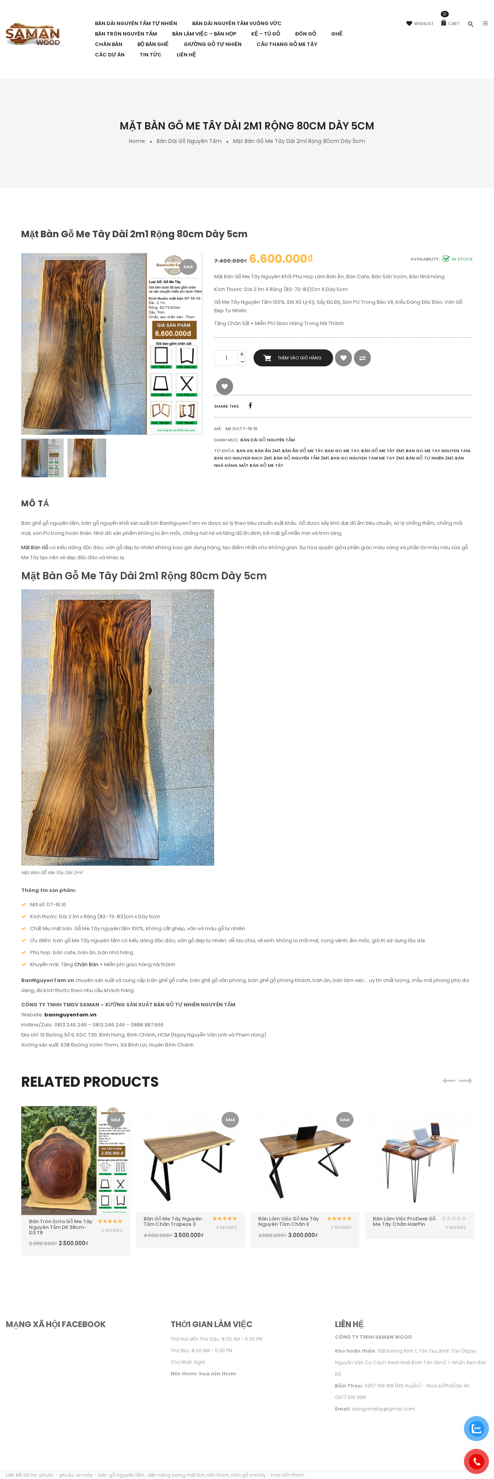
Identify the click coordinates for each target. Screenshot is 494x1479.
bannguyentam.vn (70, 1014)
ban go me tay (342, 451)
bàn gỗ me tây (248, 1475)
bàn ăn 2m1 (267, 451)
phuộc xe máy (76, 1475)
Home (137, 141)
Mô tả (35, 503)
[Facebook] (250, 405)
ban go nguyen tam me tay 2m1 (367, 458)
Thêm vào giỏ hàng (299, 358)
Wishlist (423, 23)
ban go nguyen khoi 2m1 (243, 458)
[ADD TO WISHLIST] (343, 357)
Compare (362, 357)
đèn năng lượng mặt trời (176, 1475)
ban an (245, 451)
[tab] (38, 504)
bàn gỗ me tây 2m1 (382, 451)
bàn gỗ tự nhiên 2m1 (429, 458)
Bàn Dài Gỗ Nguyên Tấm (189, 141)
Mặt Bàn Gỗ (34, 547)
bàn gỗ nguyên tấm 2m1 (301, 458)
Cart (451, 23)
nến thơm (217, 1475)
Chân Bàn (86, 964)
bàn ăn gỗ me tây (302, 451)
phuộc (46, 1475)
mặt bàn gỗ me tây (261, 465)
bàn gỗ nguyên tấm (122, 1475)
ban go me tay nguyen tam (438, 451)
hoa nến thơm (288, 1475)
